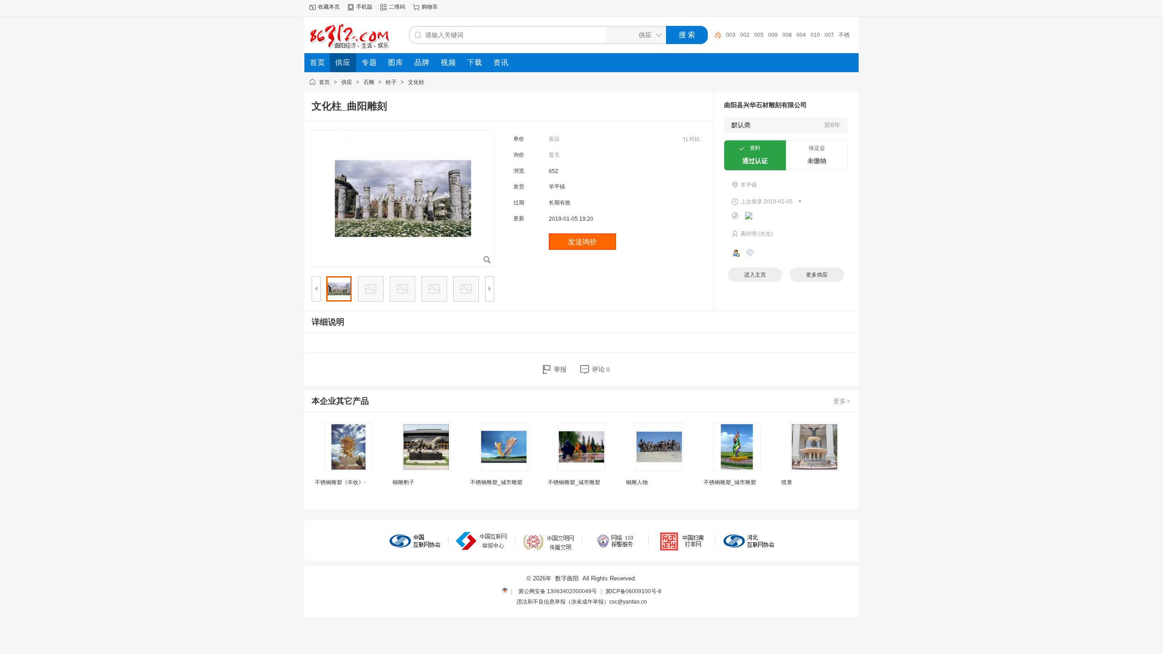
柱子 (391, 82)
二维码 (397, 7)
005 (759, 35)
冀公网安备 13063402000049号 (557, 591)
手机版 (364, 7)
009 (773, 35)
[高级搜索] (714, 35)
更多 (841, 401)
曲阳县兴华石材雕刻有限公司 (765, 105)
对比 (694, 139)
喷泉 (786, 482)
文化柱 (416, 82)
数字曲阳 (567, 578)
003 (731, 35)
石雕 (368, 82)
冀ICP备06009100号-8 (633, 591)
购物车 (430, 7)
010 (815, 35)
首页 (324, 82)
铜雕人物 (637, 482)
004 (801, 35)
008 (787, 35)
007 (829, 35)
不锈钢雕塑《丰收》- (340, 482)
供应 (346, 82)
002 (745, 35)
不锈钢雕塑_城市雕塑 (496, 482)
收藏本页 (329, 7)
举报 (560, 369)
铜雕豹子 (403, 482)
